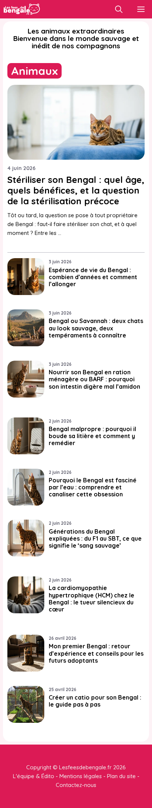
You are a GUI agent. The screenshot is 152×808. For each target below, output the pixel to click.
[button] (119, 9)
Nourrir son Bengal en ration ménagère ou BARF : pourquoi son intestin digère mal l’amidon (94, 379)
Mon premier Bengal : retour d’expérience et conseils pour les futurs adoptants (96, 653)
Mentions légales (80, 776)
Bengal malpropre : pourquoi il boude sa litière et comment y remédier (92, 436)
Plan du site (121, 776)
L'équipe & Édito (33, 776)
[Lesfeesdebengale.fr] (22, 9)
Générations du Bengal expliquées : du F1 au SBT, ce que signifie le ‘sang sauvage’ (95, 538)
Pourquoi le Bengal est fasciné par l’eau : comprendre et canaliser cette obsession (93, 487)
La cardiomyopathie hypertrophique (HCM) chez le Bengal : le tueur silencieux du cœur (91, 598)
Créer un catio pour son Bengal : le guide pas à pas (95, 701)
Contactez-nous (76, 784)
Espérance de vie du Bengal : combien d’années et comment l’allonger (93, 277)
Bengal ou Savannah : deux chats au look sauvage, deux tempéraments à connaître (96, 328)
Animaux (34, 71)
